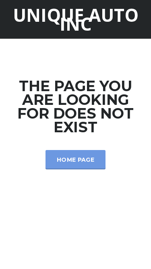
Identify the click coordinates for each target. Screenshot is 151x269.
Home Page (75, 159)
